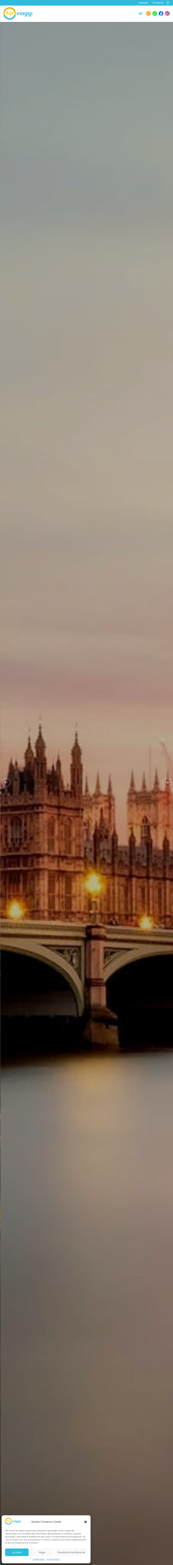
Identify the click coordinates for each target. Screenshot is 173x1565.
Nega (42, 1552)
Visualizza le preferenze (71, 1552)
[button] (85, 1522)
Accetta (16, 1552)
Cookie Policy (39, 1559)
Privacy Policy (53, 1559)
